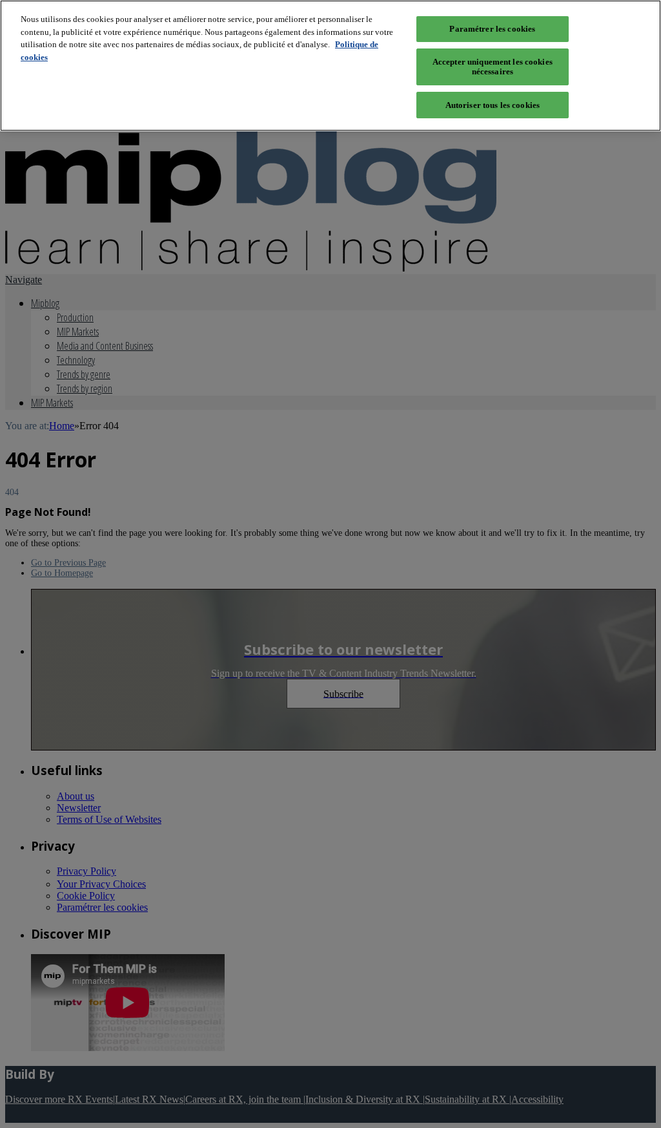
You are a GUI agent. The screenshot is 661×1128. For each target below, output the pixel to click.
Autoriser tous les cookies (492, 105)
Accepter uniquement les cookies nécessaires (492, 67)
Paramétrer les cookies (492, 29)
